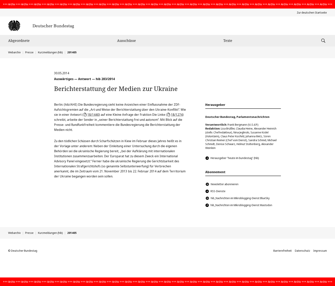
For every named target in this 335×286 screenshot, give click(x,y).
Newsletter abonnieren (224, 184)
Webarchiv (14, 52)
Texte (227, 40)
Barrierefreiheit (282, 250)
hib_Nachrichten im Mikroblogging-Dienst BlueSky (240, 198)
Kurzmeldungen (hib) (50, 52)
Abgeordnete (19, 40)
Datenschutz (302, 250)
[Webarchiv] (41, 25)
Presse (29, 52)
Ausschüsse (126, 40)
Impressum (320, 250)
